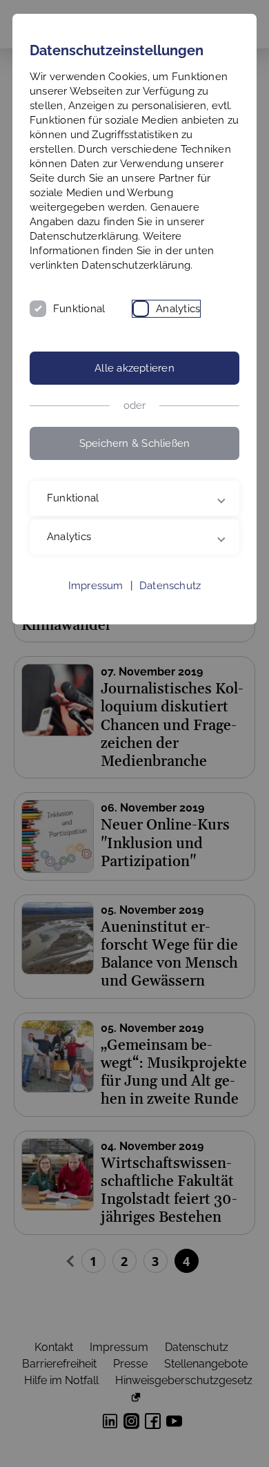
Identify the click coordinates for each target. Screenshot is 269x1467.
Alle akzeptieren (134, 368)
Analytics (178, 309)
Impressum (95, 614)
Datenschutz (170, 614)
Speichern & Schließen (134, 443)
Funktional (79, 309)
